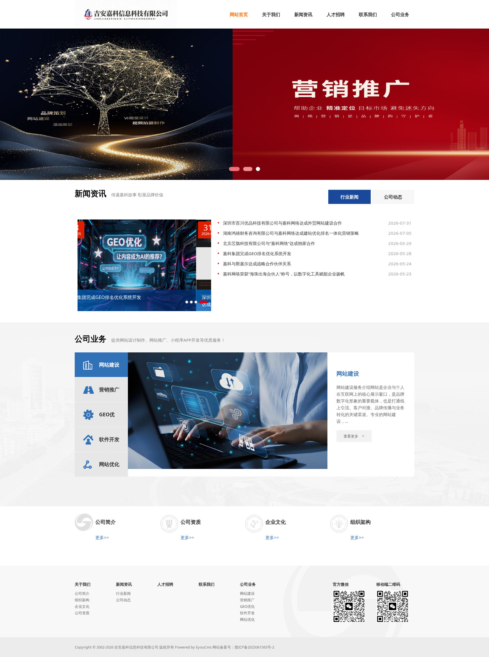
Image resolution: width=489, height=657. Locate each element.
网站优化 (247, 619)
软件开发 (247, 612)
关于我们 (83, 584)
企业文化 (82, 606)
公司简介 (82, 593)
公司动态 (393, 197)
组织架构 (82, 599)
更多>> (102, 537)
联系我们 (207, 584)
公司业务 (248, 584)
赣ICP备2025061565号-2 (254, 647)
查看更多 (354, 436)
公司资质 (82, 612)
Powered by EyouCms (193, 647)
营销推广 (247, 599)
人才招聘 (165, 584)
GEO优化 (247, 606)
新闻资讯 (124, 584)
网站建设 (247, 593)
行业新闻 (349, 197)
